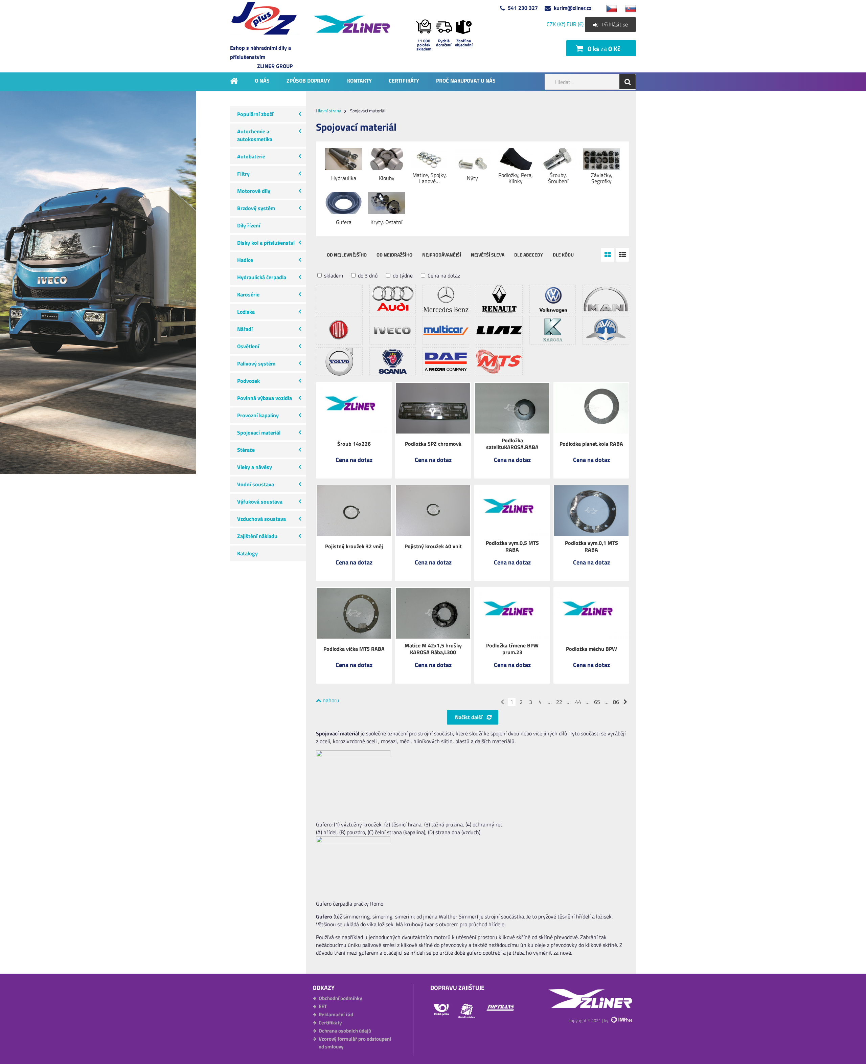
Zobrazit (354, 464)
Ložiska (246, 312)
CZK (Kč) (556, 24)
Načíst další (468, 717)
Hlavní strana (328, 110)
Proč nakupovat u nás (466, 80)
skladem (333, 276)
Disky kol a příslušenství (266, 243)
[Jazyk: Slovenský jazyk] (627, 8)
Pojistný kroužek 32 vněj (354, 546)
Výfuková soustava (259, 501)
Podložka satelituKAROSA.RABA (512, 443)
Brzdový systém (256, 208)
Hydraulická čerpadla (261, 277)
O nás (262, 80)
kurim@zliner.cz (572, 8)
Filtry (243, 174)
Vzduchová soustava (261, 519)
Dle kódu (563, 254)
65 (597, 702)
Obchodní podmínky (340, 998)
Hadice (245, 260)
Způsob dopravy (308, 80)
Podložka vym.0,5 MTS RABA (512, 546)
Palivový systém (256, 363)
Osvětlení (248, 346)
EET (323, 1006)
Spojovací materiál (258, 432)
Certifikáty (404, 80)
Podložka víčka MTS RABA (354, 649)
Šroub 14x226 (354, 444)
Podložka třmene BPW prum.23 (512, 648)
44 (578, 702)
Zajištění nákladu (257, 536)
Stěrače (246, 450)
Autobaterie (251, 156)
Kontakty (359, 80)
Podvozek (248, 381)
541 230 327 (523, 8)
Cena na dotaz (443, 276)
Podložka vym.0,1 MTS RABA (591, 546)
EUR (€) (575, 24)
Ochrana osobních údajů (345, 1031)
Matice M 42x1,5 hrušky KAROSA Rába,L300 (433, 648)
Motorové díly (253, 191)
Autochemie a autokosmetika (254, 135)
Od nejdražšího (394, 254)
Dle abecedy (528, 254)
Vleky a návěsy (254, 467)
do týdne (402, 276)
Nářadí (245, 329)
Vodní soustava (255, 484)
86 (616, 702)
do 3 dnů (367, 276)
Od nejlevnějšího (347, 254)
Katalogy (247, 553)
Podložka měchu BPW (591, 649)
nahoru (330, 700)
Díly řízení (248, 225)
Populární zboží (255, 114)
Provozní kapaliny (258, 415)
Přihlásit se (615, 24)
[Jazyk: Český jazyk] (608, 8)
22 (559, 702)
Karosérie (248, 294)
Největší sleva (487, 254)
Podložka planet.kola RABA (591, 444)
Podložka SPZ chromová (433, 444)
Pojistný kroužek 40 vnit (433, 546)
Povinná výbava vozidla (264, 398)
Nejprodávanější (441, 254)
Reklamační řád (336, 1014)
